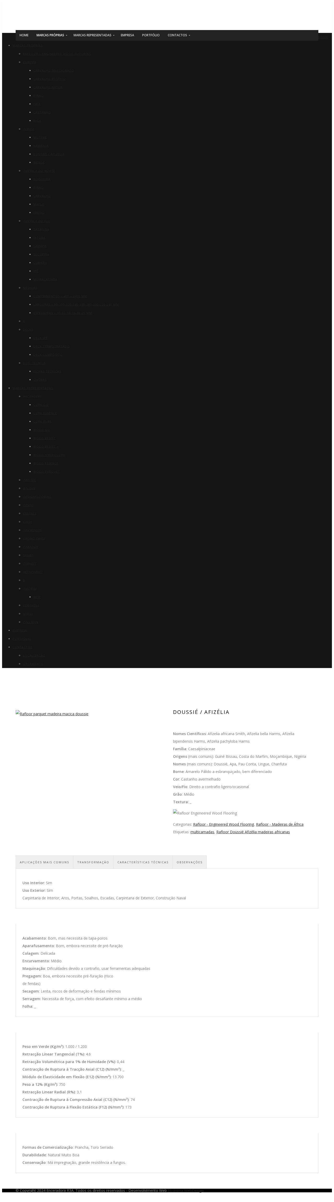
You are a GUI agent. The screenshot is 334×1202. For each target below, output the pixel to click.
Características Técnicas (143, 862)
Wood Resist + (46, 446)
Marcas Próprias (28, 45)
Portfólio (22, 639)
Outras (39, 380)
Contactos (22, 647)
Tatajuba (41, 229)
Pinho (38, 95)
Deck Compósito (48, 354)
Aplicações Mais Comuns (44, 862)
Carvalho (42, 196)
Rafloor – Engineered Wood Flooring (57, 54)
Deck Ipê (40, 338)
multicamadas (202, 831)
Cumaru (40, 263)
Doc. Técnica (34, 363)
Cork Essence (45, 413)
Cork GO (41, 405)
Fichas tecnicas (47, 371)
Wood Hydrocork (49, 455)
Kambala (41, 146)
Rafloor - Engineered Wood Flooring (223, 824)
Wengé (39, 162)
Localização (34, 655)
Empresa (20, 630)
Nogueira (41, 179)
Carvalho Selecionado (53, 70)
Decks (28, 329)
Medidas (30, 288)
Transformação (93, 862)
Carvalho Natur (48, 87)
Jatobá (39, 237)
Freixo (39, 212)
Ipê (35, 271)
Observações (189, 862)
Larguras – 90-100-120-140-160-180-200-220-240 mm (76, 304)
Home (323, 37)
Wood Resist (44, 438)
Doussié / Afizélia (48, 154)
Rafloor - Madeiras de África (279, 824)
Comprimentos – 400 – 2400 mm (60, 296)
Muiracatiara (45, 279)
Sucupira (41, 254)
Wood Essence (45, 463)
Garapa (39, 246)
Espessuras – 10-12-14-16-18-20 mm (62, 313)
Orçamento (33, 664)
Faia (36, 104)
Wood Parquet (46, 471)
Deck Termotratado (51, 346)
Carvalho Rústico (49, 79)
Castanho (42, 112)
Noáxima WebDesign (186, 1190)
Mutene (40, 137)
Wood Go (41, 430)
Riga (37, 120)
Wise (37, 597)
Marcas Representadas (33, 388)
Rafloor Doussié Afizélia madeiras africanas (253, 831)
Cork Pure (42, 421)
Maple (38, 204)
